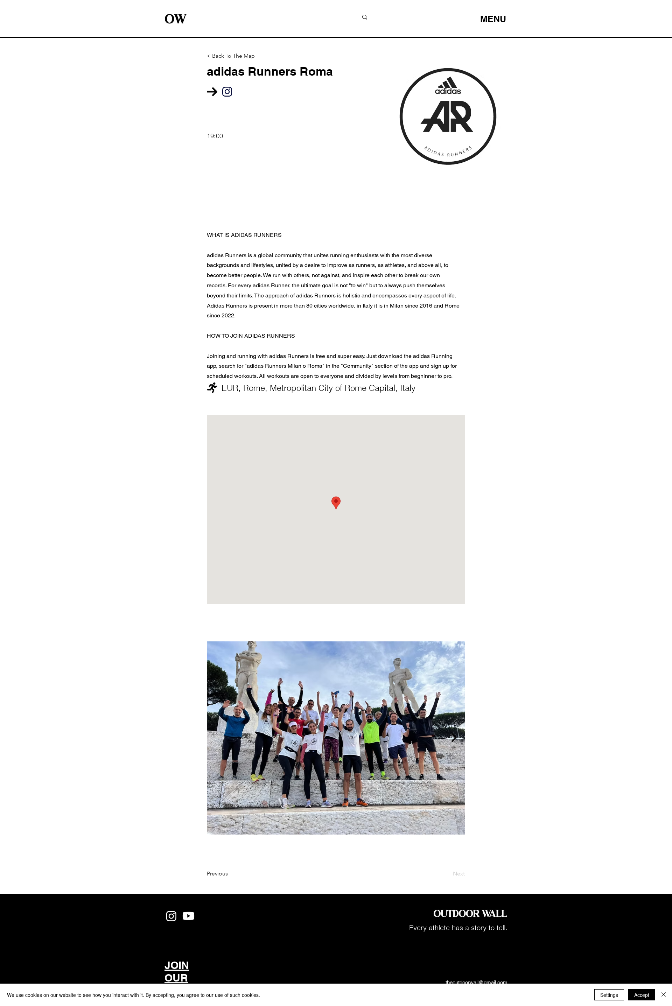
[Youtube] (188, 916)
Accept (641, 994)
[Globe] (227, 91)
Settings (609, 994)
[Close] (663, 994)
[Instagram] (171, 916)
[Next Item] (454, 737)
